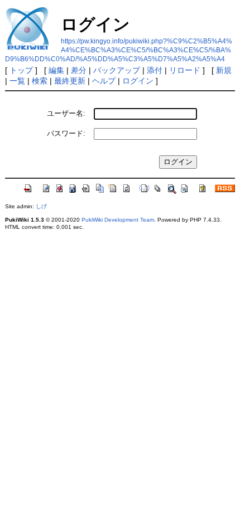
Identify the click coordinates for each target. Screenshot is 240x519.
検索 (39, 80)
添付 (154, 70)
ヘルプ (104, 80)
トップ (21, 70)
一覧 (17, 80)
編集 (56, 70)
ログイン (137, 80)
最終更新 (69, 80)
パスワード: (66, 133)
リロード (184, 70)
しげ (41, 206)
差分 (79, 70)
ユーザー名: (66, 113)
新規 (224, 70)
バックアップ (116, 70)
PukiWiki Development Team (117, 220)
